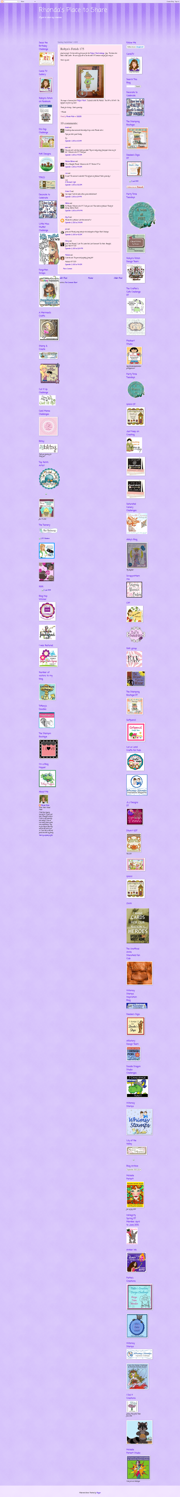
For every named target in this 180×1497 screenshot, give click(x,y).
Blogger (98, 1493)
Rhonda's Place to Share (73, 10)
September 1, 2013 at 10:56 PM (73, 211)
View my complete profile (46, 835)
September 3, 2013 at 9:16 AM (73, 265)
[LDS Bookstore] (44, 538)
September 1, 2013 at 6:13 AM (73, 141)
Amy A (67, 217)
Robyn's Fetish (81, 101)
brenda (67, 128)
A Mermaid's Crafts (70, 182)
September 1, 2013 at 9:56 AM (73, 167)
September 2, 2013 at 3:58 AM (73, 223)
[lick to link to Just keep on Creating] (134, 453)
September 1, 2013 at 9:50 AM (73, 155)
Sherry (67, 241)
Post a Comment (67, 269)
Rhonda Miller (45, 806)
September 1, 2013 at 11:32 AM (73, 185)
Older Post (118, 278)
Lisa (66, 173)
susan (66, 147)
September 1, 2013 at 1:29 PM (73, 197)
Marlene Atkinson (70, 161)
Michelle (67, 255)
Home (90, 278)
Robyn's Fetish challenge (97, 53)
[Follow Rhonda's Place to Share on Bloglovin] (135, 48)
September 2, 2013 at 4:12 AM (73, 235)
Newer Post (62, 278)
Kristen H (68, 191)
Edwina (67, 203)
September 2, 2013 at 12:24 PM (74, 249)
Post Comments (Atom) (71, 283)
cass (66, 229)
